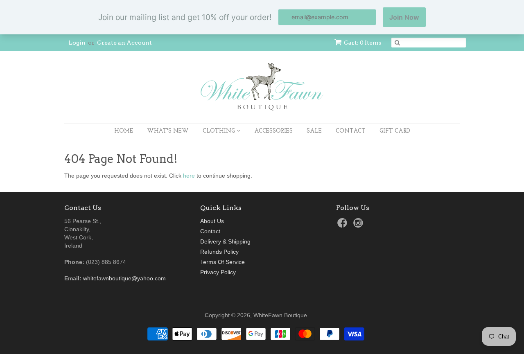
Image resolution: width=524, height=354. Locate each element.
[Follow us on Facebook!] (343, 225)
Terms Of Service (222, 262)
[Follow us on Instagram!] (359, 225)
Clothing (220, 131)
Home (123, 131)
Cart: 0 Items (362, 42)
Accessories (273, 131)
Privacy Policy (218, 272)
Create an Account (124, 42)
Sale (314, 131)
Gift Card (394, 131)
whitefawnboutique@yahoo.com (124, 278)
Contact (351, 131)
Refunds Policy (219, 251)
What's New (168, 131)
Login (77, 42)
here (189, 175)
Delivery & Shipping (225, 241)
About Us (212, 221)
